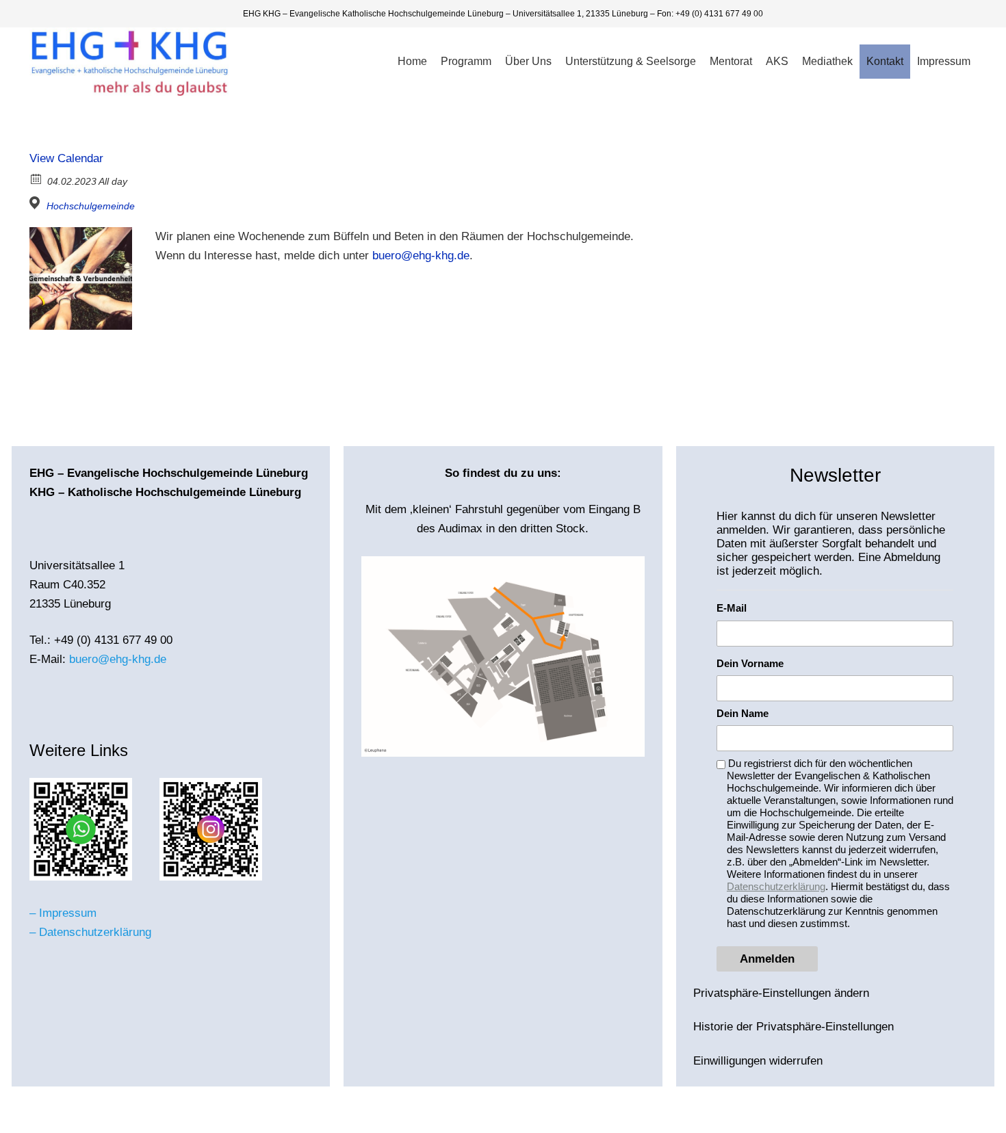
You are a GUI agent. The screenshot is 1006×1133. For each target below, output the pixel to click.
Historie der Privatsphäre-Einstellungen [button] (793, 1026)
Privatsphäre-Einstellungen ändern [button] (781, 993)
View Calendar (66, 158)
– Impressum (62, 913)
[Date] (36, 178)
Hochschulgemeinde (91, 205)
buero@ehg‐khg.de (420, 255)
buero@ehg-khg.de (117, 659)
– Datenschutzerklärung (90, 932)
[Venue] (36, 202)
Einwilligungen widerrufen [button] (758, 1060)
